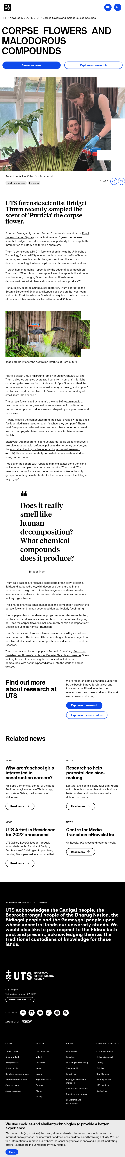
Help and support (104, 1057)
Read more (20, 806)
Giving (39, 1096)
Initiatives (71, 1074)
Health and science (16, 183)
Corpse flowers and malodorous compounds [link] (69, 17)
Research (40, 1062)
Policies (100, 1068)
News (38, 1068)
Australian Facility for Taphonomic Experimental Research (45, 449)
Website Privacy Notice (51, 1144)
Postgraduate (12, 1062)
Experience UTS (43, 1079)
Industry (40, 1057)
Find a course (11, 1051)
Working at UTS (103, 1079)
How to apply (11, 1068)
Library (99, 1062)
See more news (31, 65)
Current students (104, 1051)
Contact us (101, 1091)
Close (12, 1152)
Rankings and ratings (76, 1094)
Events (39, 1074)
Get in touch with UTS (20, 999)
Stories (39, 1085)
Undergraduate (12, 1057)
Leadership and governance (73, 1101)
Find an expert (43, 1051)
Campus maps (12, 1085)
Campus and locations (77, 1088)
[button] (114, 181)
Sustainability (73, 1068)
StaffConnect (102, 1074)
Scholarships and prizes (17, 1074)
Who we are (71, 1051)
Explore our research (93, 65)
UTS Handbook (103, 1085)
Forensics (34, 183)
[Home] (4, 17)
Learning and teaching (77, 1062)
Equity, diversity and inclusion (76, 1081)
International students (16, 1079)
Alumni (39, 1091)
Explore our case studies (87, 715)
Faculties (70, 1057)
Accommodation (13, 1091)
